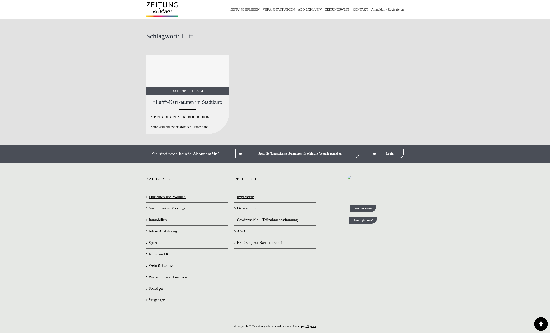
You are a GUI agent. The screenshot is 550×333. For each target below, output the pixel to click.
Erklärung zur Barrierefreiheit (260, 242)
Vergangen (157, 300)
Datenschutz (246, 208)
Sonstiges (156, 288)
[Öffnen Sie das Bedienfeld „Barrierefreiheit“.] (541, 324)
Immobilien (158, 220)
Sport (153, 242)
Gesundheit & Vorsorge (167, 208)
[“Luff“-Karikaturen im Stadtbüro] (187, 94)
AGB (241, 231)
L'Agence (311, 326)
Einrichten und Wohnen (167, 197)
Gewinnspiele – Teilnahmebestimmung (267, 220)
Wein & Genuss (161, 265)
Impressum (245, 197)
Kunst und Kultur (162, 254)
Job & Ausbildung (163, 231)
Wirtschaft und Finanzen (168, 277)
